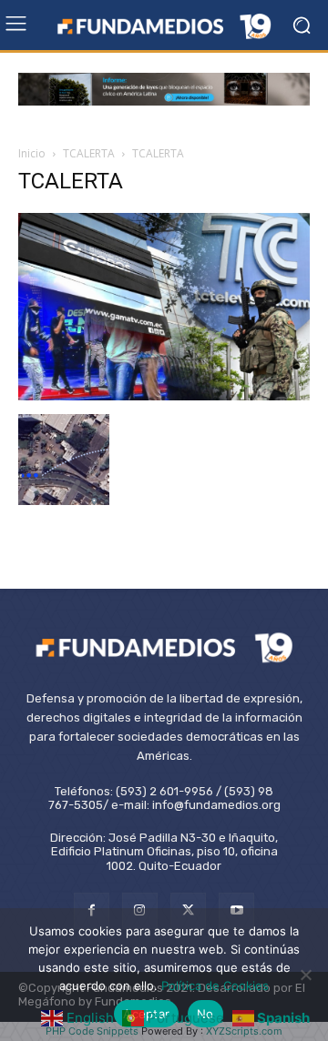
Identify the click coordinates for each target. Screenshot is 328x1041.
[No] (305, 974)
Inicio (32, 153)
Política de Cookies (215, 985)
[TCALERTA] (164, 395)
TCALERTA (89, 153)
